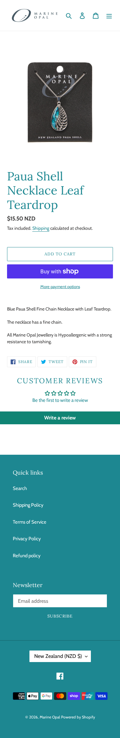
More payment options (60, 286)
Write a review (60, 418)
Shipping (40, 228)
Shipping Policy (28, 505)
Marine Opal (50, 717)
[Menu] (109, 15)
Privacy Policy (27, 539)
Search (20, 488)
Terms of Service (29, 522)
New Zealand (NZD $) (58, 656)
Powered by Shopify (78, 717)
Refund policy (27, 556)
